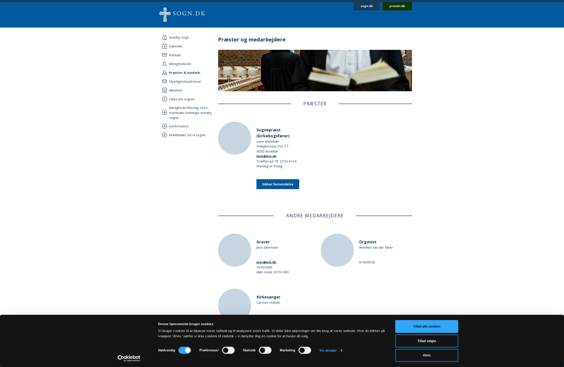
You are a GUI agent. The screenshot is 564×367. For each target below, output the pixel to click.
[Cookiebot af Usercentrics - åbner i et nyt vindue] (129, 358)
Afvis (427, 355)
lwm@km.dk (266, 156)
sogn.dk (367, 6)
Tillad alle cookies (426, 326)
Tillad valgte (426, 341)
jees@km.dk (266, 262)
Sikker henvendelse (277, 184)
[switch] (228, 350)
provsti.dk (397, 6)
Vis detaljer (328, 350)
